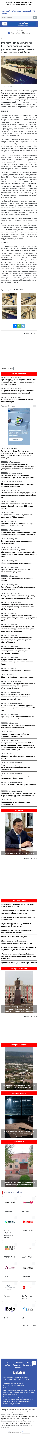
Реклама (16, 1365)
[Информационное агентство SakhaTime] (22, 24)
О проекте (19, 1363)
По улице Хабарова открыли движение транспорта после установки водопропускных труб (19, 617)
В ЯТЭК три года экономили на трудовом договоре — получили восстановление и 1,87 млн (18, 708)
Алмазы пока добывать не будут (14, 937)
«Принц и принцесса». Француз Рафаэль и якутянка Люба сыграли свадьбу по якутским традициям (19, 956)
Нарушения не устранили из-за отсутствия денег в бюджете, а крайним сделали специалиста (18, 767)
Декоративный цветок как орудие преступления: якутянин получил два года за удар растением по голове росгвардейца (18, 466)
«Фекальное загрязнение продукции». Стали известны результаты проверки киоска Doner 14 (19, 495)
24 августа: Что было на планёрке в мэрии (17, 677)
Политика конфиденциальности (13, 1383)
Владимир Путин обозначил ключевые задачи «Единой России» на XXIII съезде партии (17, 506)
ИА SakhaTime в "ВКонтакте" (20, 33)
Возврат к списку (7, 368)
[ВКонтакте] (15, 326)
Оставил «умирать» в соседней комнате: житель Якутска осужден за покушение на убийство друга (17, 606)
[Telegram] (23, 326)
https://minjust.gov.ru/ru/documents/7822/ (18, 1423)
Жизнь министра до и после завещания (16, 563)
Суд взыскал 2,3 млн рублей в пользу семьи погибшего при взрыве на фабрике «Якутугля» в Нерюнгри (18, 686)
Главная (9, 1363)
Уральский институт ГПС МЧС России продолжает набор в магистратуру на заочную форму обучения (16, 697)
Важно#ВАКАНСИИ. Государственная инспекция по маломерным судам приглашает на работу (15, 651)
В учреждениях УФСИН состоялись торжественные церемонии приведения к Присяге (17, 662)
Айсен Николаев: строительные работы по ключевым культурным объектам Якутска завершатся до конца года (17, 629)
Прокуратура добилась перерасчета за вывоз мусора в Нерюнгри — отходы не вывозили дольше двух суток (18, 382)
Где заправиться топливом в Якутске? (16, 671)
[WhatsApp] (19, 326)
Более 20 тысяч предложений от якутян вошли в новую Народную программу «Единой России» (16, 640)
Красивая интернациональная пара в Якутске (19, 963)
